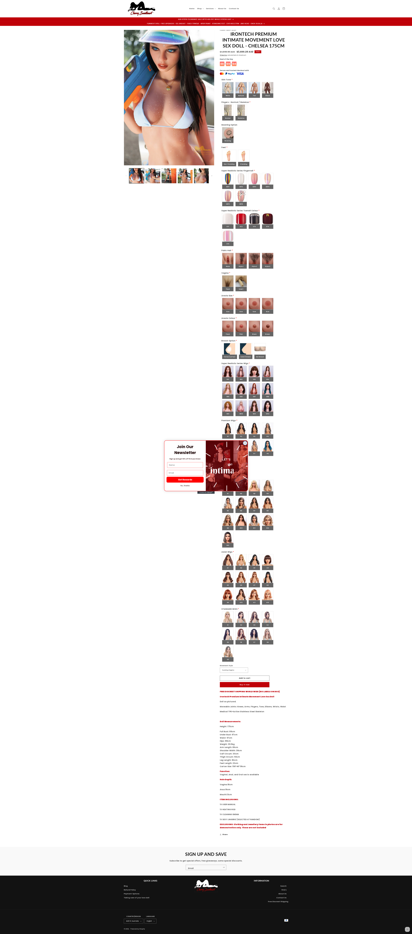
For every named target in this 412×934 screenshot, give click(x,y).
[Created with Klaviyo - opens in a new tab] (206, 492)
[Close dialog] (245, 443)
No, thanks (185, 485)
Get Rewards (185, 479)
